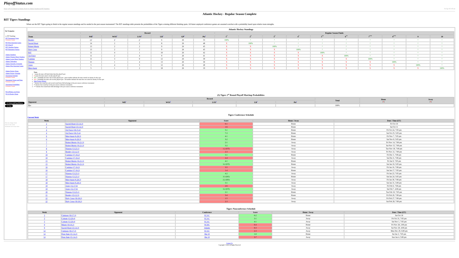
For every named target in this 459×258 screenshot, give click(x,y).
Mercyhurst (32, 68)
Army (30, 65)
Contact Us (229, 243)
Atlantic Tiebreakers (11, 61)
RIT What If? (9, 45)
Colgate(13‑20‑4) (68, 219)
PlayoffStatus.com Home (12, 92)
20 (46, 192)
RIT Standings (45, 9)
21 (46, 195)
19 (46, 186)
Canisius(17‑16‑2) (73, 155)
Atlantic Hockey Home (12, 71)
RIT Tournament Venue (12, 38)
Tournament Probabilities (12, 84)
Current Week (33, 117)
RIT (29, 53)
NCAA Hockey (13, 9)
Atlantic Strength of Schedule (13, 64)
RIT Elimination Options (12, 49)
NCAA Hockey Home (11, 94)
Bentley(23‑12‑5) (72, 152)
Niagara (31, 62)
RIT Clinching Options (12, 47)
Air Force (32, 56)
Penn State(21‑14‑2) (69, 234)
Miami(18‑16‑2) (68, 225)
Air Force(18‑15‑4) (73, 130)
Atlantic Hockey (23, 9)
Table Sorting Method (40, 81)
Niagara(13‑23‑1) (72, 149)
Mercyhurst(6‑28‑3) (73, 136)
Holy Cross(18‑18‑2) (74, 198)
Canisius (31, 59)
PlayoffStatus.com (18, 3)
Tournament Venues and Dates (14, 80)
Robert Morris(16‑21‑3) (75, 142)
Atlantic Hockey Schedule (12, 73)
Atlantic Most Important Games (14, 66)
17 (46, 173)
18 (46, 180)
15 (46, 161)
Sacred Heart (33, 43)
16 (46, 167)
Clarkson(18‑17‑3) (69, 215)
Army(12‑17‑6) (72, 186)
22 (46, 198)
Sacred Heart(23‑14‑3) (74, 124)
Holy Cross (32, 49)
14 (44, 231)
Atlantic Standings (34, 9)
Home (5, 9)
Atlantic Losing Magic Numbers (14, 59)
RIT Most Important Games (13, 43)
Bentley (31, 40)
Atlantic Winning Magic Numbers (15, 57)
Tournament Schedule (11, 76)
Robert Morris (33, 46)
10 (46, 155)
